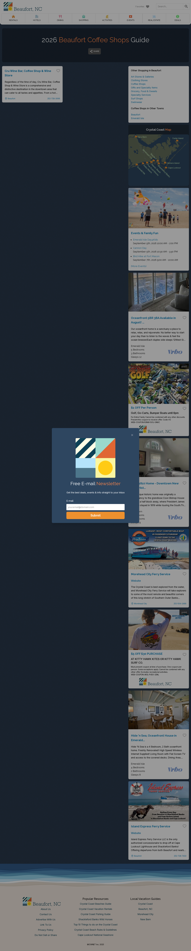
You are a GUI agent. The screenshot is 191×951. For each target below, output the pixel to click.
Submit (96, 515)
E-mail (69, 500)
